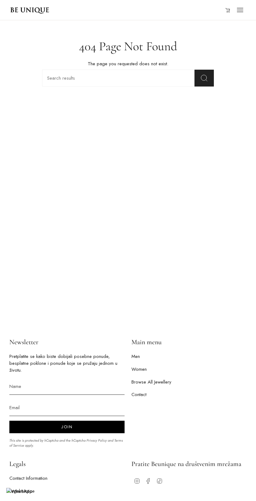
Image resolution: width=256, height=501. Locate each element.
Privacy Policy (96, 440)
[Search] (204, 78)
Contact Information (28, 478)
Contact (138, 394)
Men (135, 356)
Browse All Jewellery (151, 382)
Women (139, 369)
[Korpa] (227, 10)
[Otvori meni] (240, 10)
